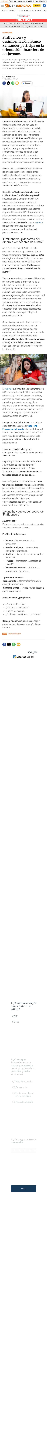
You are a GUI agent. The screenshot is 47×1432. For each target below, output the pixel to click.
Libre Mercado (7, 33)
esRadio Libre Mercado (25, 11)
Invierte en (12, 11)
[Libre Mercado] (18, 6)
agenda (39, 222)
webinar (8, 389)
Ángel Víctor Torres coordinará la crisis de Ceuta (23, 1)
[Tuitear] (8, 83)
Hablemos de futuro (14, 634)
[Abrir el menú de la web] (3, 6)
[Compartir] (4, 83)
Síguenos (28, 83)
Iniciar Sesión (44, 5)
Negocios (38, 11)
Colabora (37, 5)
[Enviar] (12, 83)
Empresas (4, 11)
